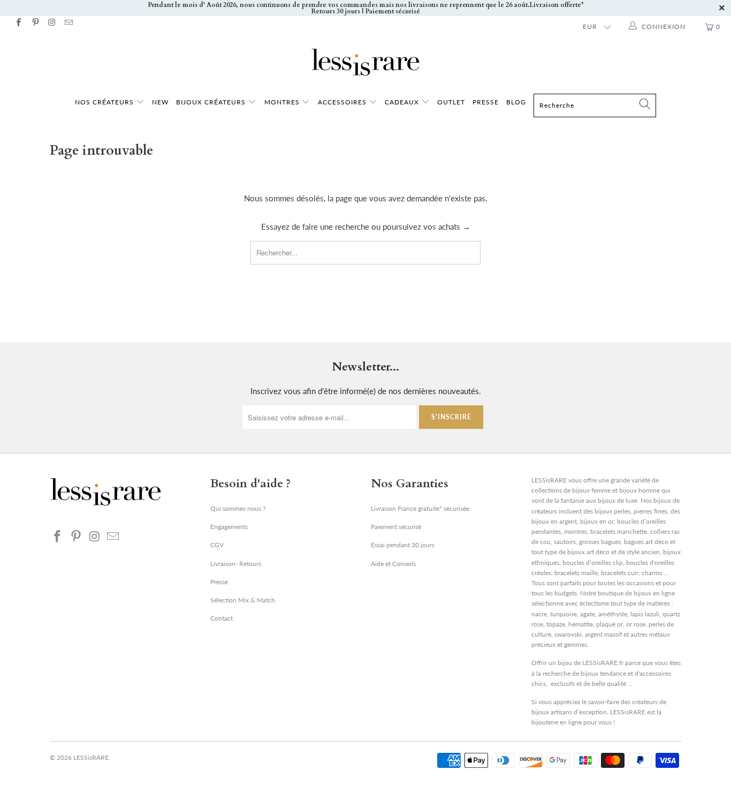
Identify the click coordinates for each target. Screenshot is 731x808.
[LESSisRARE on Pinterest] (34, 23)
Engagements (229, 527)
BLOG (516, 102)
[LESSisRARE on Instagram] (51, 23)
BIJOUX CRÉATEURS (212, 102)
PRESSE (486, 102)
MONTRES (283, 102)
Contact (221, 618)
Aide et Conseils (393, 564)
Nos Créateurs (104, 102)
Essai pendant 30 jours (403, 545)
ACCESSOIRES (343, 102)
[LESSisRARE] (365, 62)
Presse (219, 582)
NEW (160, 102)
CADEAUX (402, 102)
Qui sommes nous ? (237, 508)
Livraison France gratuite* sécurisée (420, 508)
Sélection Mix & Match (242, 600)
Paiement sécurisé (396, 527)
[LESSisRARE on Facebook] (17, 23)
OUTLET (451, 102)
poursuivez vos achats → (426, 226)
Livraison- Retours (235, 564)
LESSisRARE (91, 757)
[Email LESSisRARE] (68, 23)
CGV (217, 545)
